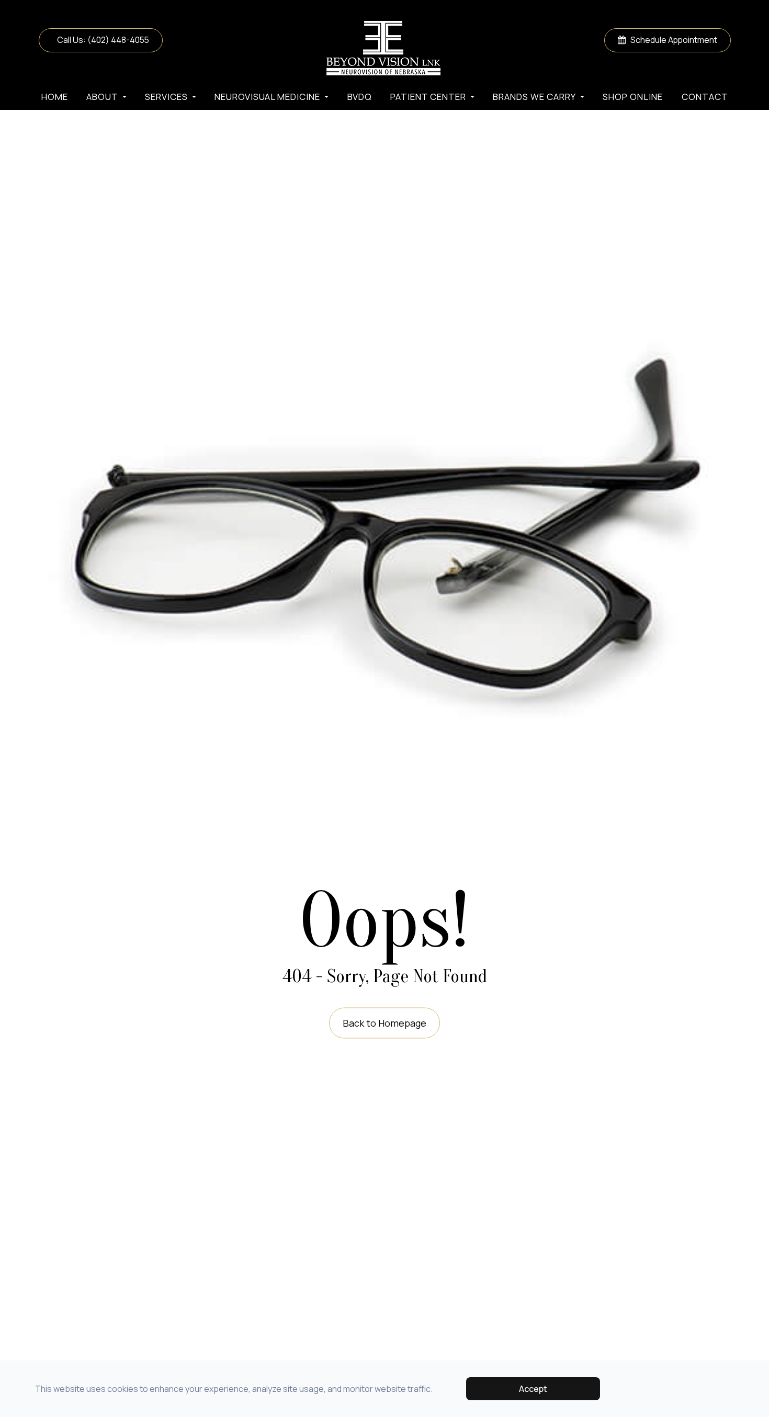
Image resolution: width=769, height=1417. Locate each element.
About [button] (102, 97)
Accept (533, 1388)
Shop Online (633, 97)
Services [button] (166, 97)
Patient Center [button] (428, 97)
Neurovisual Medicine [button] (267, 97)
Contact (705, 97)
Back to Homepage (384, 1022)
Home (54, 97)
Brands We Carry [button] (534, 97)
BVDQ (359, 97)
